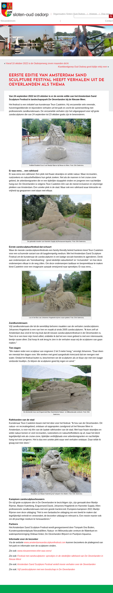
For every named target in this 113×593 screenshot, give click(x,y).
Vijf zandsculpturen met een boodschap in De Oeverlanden (46, 569)
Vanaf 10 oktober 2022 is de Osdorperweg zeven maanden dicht (37, 63)
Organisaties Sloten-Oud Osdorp (69, 14)
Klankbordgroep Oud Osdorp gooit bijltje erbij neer (82, 67)
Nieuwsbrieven (8, 21)
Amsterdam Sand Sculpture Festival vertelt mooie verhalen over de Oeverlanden (56, 564)
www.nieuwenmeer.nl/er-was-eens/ (34, 551)
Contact (109, 21)
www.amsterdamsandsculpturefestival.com (45, 542)
